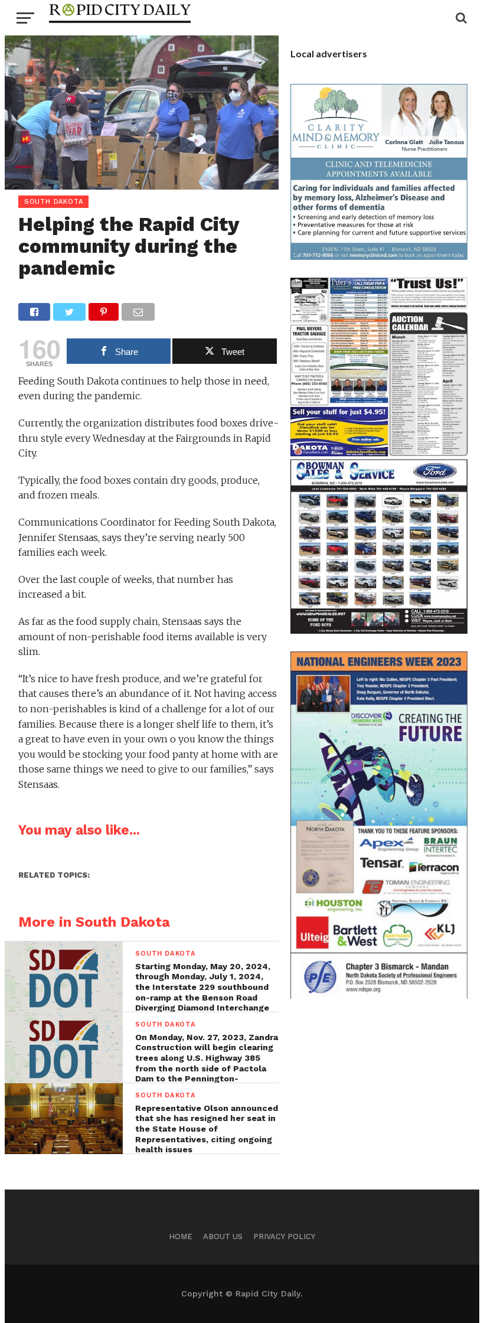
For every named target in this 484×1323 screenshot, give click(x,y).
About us (223, 1236)
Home (180, 1236)
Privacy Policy (284, 1236)
